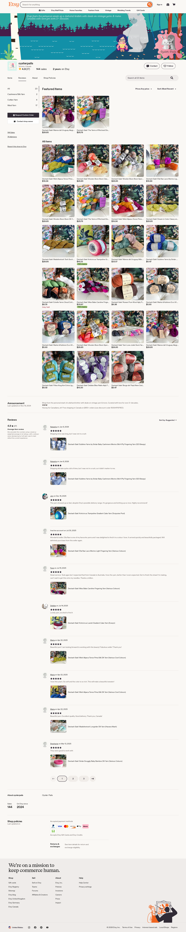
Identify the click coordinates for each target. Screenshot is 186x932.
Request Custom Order (24, 115)
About (34, 78)
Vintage (108, 10)
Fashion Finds (93, 10)
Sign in (159, 5)
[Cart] (174, 5)
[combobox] (83, 5)
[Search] (150, 5)
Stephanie (54, 744)
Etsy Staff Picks (57, 10)
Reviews (22, 78)
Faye (52, 568)
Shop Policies (50, 78)
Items (9, 78)
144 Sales (11, 132)
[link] (53, 779)
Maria (52, 640)
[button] (152, 66)
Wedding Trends (124, 10)
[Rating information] (20, 69)
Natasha (53, 427)
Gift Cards (141, 10)
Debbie (53, 606)
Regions (174, 927)
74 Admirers (12, 137)
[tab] (23, 89)
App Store (17, 915)
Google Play (36, 915)
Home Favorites (76, 10)
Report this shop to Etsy (16, 146)
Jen (51, 496)
